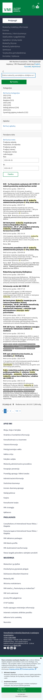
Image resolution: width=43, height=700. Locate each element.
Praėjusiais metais (10, 152)
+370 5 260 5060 (10, 637)
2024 (7, 110)
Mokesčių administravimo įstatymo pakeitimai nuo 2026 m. (18, 267)
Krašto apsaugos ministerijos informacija (19, 607)
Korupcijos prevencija (11, 469)
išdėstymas (13, 389)
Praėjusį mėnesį (9, 149)
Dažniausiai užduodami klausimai (16, 574)
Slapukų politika (14, 669)
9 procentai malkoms (9, 348)
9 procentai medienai (20, 348)
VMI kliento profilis (11, 543)
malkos (15, 344)
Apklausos (7, 512)
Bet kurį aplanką (9, 126)
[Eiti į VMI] (11, 8)
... (13, 411)
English (37, 64)
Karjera (6, 498)
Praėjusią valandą (9, 142)
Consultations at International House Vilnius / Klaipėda (20, 525)
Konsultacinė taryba (11, 502)
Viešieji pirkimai (11, 107)
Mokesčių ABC (9, 578)
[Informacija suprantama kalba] (37, 8)
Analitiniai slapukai (10, 682)
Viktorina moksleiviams (12, 583)
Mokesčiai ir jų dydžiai (12, 564)
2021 (7, 98)
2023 (7, 105)
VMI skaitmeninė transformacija (15, 548)
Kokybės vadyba (10, 459)
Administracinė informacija (14, 478)
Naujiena (8, 100)
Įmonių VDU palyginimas (13, 598)
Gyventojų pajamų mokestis (15, 112)
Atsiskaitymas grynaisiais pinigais (16, 569)
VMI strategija (9, 507)
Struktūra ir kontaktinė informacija (17, 435)
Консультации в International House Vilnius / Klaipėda (20, 532)
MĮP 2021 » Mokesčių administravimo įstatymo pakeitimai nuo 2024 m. (21, 217)
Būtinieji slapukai (10, 672)
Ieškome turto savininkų (13, 617)
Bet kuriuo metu (9, 140)
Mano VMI (17, 645)
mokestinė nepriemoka (29, 389)
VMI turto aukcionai (11, 593)
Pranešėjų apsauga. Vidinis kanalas (16, 473)
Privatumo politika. (28, 669)
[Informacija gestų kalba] (34, 8)
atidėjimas (6, 389)
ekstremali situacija (29, 391)
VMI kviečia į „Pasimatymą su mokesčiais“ (19, 588)
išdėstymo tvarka (18, 391)
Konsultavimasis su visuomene (15, 439)
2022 (7, 95)
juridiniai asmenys (8, 391)
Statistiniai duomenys (12, 483)
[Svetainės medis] (38, 4)
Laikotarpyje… (8, 154)
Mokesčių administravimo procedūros (18, 464)
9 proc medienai (7, 350)
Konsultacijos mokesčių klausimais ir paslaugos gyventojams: (21, 633)
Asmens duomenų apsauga (14, 488)
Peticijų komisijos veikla (12, 449)
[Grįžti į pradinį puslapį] (3, 71)
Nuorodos (7, 622)
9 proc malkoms (30, 348)
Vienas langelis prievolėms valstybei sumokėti (21, 553)
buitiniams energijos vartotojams (27, 344)
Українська (36, 66)
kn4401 (10, 344)
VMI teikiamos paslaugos (13, 538)
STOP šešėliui (9, 603)
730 (16, 411)
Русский (27, 66)
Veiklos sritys (8, 454)
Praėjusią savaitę (9, 147)
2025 (7, 102)
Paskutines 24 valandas (11, 144)
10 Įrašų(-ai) (7, 404)
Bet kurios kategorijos (11, 93)
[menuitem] (15, 27)
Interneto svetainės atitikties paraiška (18, 612)
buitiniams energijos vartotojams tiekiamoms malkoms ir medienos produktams (21, 346)
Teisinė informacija (11, 444)
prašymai (20, 389)
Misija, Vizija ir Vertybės (12, 430)
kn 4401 (5, 344)
